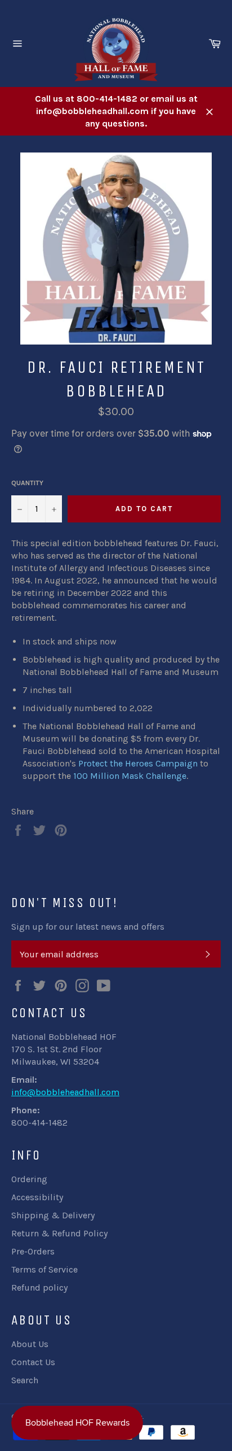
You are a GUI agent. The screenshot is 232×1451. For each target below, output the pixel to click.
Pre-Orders (33, 1251)
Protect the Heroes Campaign (138, 763)
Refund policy (39, 1287)
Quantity (27, 483)
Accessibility (37, 1197)
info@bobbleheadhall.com (65, 1092)
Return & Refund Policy (59, 1233)
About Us (29, 1344)
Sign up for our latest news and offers (87, 926)
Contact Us (33, 1362)
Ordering (29, 1179)
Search (24, 1380)
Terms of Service (44, 1269)
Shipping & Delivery (53, 1215)
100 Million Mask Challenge (129, 775)
